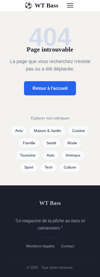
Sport (28, 167)
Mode (72, 143)
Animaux (73, 155)
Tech (49, 167)
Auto (50, 155)
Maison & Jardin (47, 131)
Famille (29, 143)
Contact (67, 246)
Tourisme (27, 155)
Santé (51, 143)
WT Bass (41, 5)
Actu (19, 131)
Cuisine (78, 131)
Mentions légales (40, 246)
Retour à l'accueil (50, 88)
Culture (70, 167)
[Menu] (70, 5)
